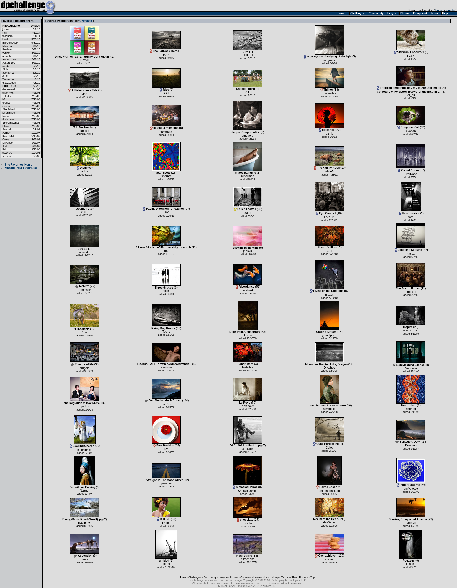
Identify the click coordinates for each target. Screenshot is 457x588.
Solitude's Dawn (410, 441)
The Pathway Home (166, 51)
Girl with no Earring (82, 487)
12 (351, 364)
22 (430, 519)
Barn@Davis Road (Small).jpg (82, 519)
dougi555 (166, 404)
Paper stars (245, 364)
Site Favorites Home (18, 164)
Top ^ (313, 577)
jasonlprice (8, 112)
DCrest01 (84, 60)
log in (438, 10)
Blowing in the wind (245, 247)
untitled (164, 560)
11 (194, 247)
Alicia (5, 69)
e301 (84, 212)
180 (342, 444)
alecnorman (9, 59)
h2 (3, 99)
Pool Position (165, 445)
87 (346, 291)
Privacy (303, 577)
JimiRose (411, 174)
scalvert (7, 152)
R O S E (165, 519)
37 (425, 250)
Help (276, 577)
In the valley (244, 556)
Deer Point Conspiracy (244, 332)
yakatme (7, 96)
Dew (245, 52)
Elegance (328, 130)
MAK (166, 54)
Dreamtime (408, 405)
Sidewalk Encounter (410, 52)
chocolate (246, 519)
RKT (166, 93)
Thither (328, 89)
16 (92, 329)
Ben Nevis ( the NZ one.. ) (166, 400)
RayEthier (84, 522)
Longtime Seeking (410, 250)
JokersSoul (8, 62)
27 (338, 130)
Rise (166, 89)
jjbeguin (329, 217)
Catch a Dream (326, 332)
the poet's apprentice (246, 132)
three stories (410, 213)
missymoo (247, 176)
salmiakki (85, 252)
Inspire (407, 327)
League (223, 577)
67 (422, 170)
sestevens (8, 156)
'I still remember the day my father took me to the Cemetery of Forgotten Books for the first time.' (411, 89)
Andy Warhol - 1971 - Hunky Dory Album (82, 56)
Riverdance (246, 286)
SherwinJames (11, 122)
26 (259, 209)
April (83, 167)
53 (263, 332)
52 (257, 286)
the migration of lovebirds (81, 403)
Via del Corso (410, 170)
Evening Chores (83, 446)
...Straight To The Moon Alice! (163, 480)
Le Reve (244, 402)
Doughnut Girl (410, 127)
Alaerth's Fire (326, 247)
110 (340, 555)
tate (410, 217)
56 (423, 485)
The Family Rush (328, 167)
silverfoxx (8, 92)
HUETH (248, 55)
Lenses (257, 577)
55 (253, 402)
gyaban (411, 131)
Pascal (411, 253)
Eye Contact (327, 213)
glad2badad (9, 82)
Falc (4, 149)
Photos (234, 577)
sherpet (166, 176)
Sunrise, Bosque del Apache (408, 519)
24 (186, 400)
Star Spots (163, 172)
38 (424, 441)
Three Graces (164, 287)
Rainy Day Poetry (163, 328)
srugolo (6, 56)
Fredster (7, 49)
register (450, 10)
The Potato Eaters (408, 288)
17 (339, 247)
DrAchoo (7, 142)
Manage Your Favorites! (21, 168)
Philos (5, 126)
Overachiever (327, 555)
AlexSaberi (8, 109)
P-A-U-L (248, 92)
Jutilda (247, 335)
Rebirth (84, 286)
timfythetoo (8, 119)
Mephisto (411, 368)
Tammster (8, 79)
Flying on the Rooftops (328, 291)
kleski (5, 39)
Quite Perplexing (327, 444)
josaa (5, 29)
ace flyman (8, 72)
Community (210, 577)
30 (97, 364)
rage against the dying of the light (329, 56)
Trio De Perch (82, 127)
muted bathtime (245, 172)
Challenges (194, 577)
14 (340, 332)
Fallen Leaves (246, 209)
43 (340, 487)
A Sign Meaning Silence (409, 365)
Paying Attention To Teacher (165, 208)
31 (178, 328)
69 (90, 167)
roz (166, 251)
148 (256, 556)
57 (187, 208)
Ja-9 (5, 76)
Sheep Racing (245, 89)
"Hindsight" (81, 329)
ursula (6, 102)
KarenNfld (8, 136)
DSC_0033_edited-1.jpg (246, 445)
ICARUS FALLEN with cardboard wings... (164, 364)
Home (182, 577)
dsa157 (411, 564)
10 (343, 167)
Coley (5, 139)
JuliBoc (6, 132)
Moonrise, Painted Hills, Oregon (326, 364)
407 (340, 213)
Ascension (85, 555)
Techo (166, 331)
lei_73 (411, 95)
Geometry (82, 208)
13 (336, 89)
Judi (4, 146)
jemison (6, 106)
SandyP (6, 129)
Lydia (410, 56)
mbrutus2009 (10, 42)
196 (341, 519)
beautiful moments (166, 128)
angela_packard (329, 490)
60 (173, 519)
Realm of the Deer (325, 519)
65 (177, 445)
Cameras (245, 577)
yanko (6, 52)
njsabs (6, 66)
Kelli (4, 32)
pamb (329, 133)
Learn (267, 577)
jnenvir (247, 251)
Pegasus (409, 560)
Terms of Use (289, 577)
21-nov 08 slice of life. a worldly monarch (163, 247)
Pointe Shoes (328, 487)
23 (415, 327)
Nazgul (6, 116)
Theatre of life (84, 364)
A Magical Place (247, 487)
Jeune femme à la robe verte (326, 405)
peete (84, 559)
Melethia (7, 46)
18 (173, 172)
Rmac (84, 332)
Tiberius (166, 564)
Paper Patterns (410, 485)
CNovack (85, 21)
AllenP (329, 171)
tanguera (7, 36)
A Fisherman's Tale (84, 90)
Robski (84, 130)
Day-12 (82, 249)
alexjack (247, 449)
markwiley (329, 93)
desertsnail (8, 89)
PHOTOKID (9, 86)
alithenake (247, 559)
